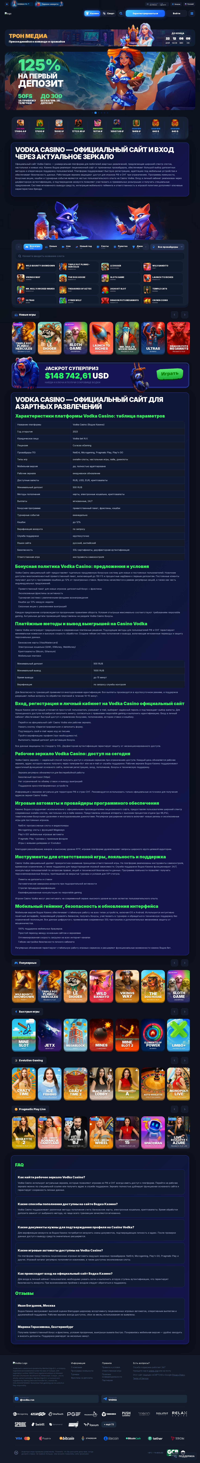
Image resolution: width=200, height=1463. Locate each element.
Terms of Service (140, 1378)
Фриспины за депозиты (82, 1378)
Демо (28, 346)
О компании (76, 1367)
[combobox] (178, 247)
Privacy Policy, (178, 1375)
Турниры (75, 1374)
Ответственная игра (111, 1371)
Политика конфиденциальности (112, 1375)
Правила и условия (111, 1367)
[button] (92, 112)
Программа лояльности (82, 1371)
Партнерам (107, 1380)
